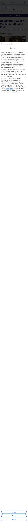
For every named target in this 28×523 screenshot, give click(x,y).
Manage (14, 515)
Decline (14, 519)
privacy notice (14, 92)
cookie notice (9, 88)
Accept (14, 512)
